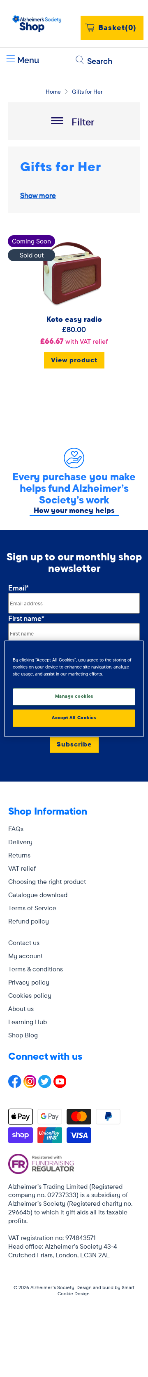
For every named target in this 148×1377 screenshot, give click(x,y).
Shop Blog (23, 1035)
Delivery (20, 842)
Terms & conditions (35, 969)
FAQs (15, 828)
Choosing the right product (47, 881)
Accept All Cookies (74, 717)
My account (25, 956)
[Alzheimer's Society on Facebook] (14, 1085)
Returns (19, 855)
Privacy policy (28, 982)
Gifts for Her (87, 91)
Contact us (23, 942)
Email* (18, 588)
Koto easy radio (74, 319)
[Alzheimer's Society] (37, 24)
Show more (38, 195)
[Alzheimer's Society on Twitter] (44, 1085)
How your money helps (74, 510)
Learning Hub (27, 1022)
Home (53, 91)
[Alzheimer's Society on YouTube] (60, 1085)
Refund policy (28, 921)
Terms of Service (32, 908)
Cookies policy (29, 995)
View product (74, 360)
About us (21, 1008)
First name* (26, 618)
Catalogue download (37, 894)
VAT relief (22, 868)
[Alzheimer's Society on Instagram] (30, 1085)
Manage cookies (74, 696)
